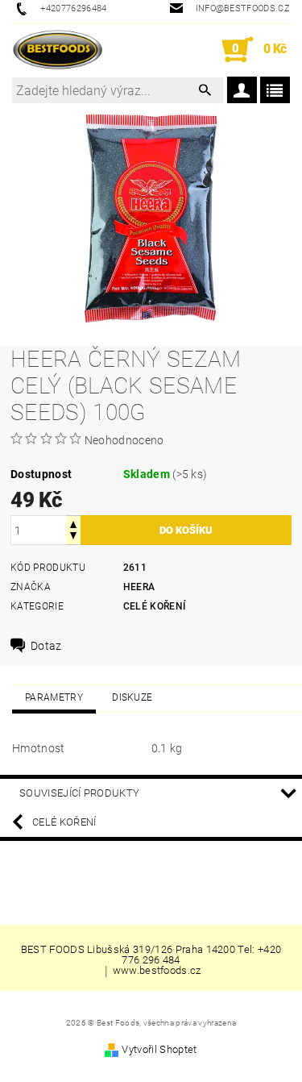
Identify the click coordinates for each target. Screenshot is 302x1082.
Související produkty (79, 793)
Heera (139, 587)
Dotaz (46, 645)
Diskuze (132, 697)
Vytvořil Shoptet (159, 1049)
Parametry (54, 697)
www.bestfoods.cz (157, 970)
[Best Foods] (57, 50)
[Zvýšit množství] (73, 523)
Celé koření (154, 606)
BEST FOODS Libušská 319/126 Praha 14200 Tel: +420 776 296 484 (151, 954)
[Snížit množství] (73, 537)
